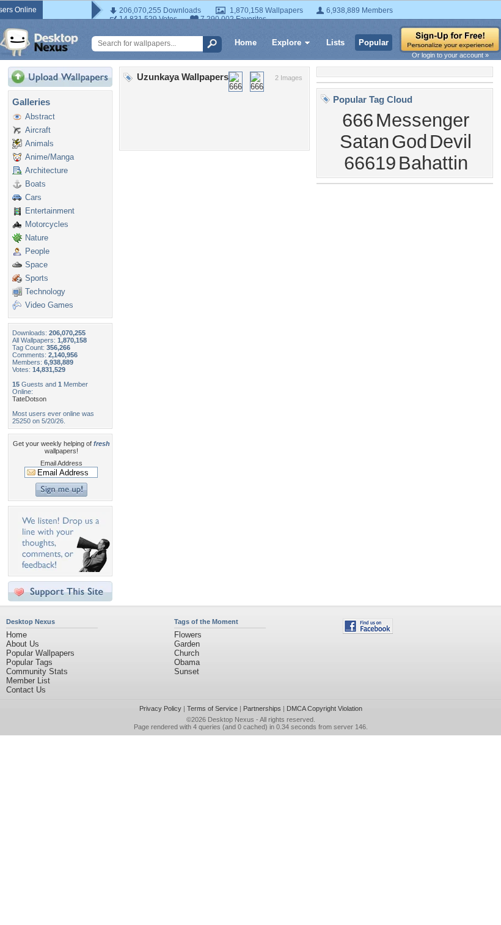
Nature (36, 237)
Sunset (186, 671)
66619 (370, 162)
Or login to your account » (450, 55)
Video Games (49, 305)
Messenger (422, 120)
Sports (36, 278)
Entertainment (50, 210)
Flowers (188, 634)
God (409, 141)
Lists (335, 42)
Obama (187, 662)
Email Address (61, 463)
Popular (374, 42)
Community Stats (37, 671)
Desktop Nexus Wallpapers (39, 42)
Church (186, 653)
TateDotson (29, 399)
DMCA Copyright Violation (324, 708)
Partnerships (262, 708)
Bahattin (433, 162)
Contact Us (26, 689)
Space (36, 264)
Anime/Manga (49, 157)
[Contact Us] (64, 569)
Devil (451, 141)
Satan (364, 141)
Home (246, 42)
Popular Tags (29, 662)
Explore (286, 42)
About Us (22, 643)
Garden (187, 643)
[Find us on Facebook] (368, 631)
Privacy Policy (160, 708)
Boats (35, 183)
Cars (33, 197)
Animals (39, 143)
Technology (45, 291)
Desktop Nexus (231, 719)
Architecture (46, 170)
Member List (28, 680)
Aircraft (38, 130)
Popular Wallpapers (40, 653)
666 (357, 120)
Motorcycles (46, 224)
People (37, 251)
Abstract (40, 116)
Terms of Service (212, 708)
